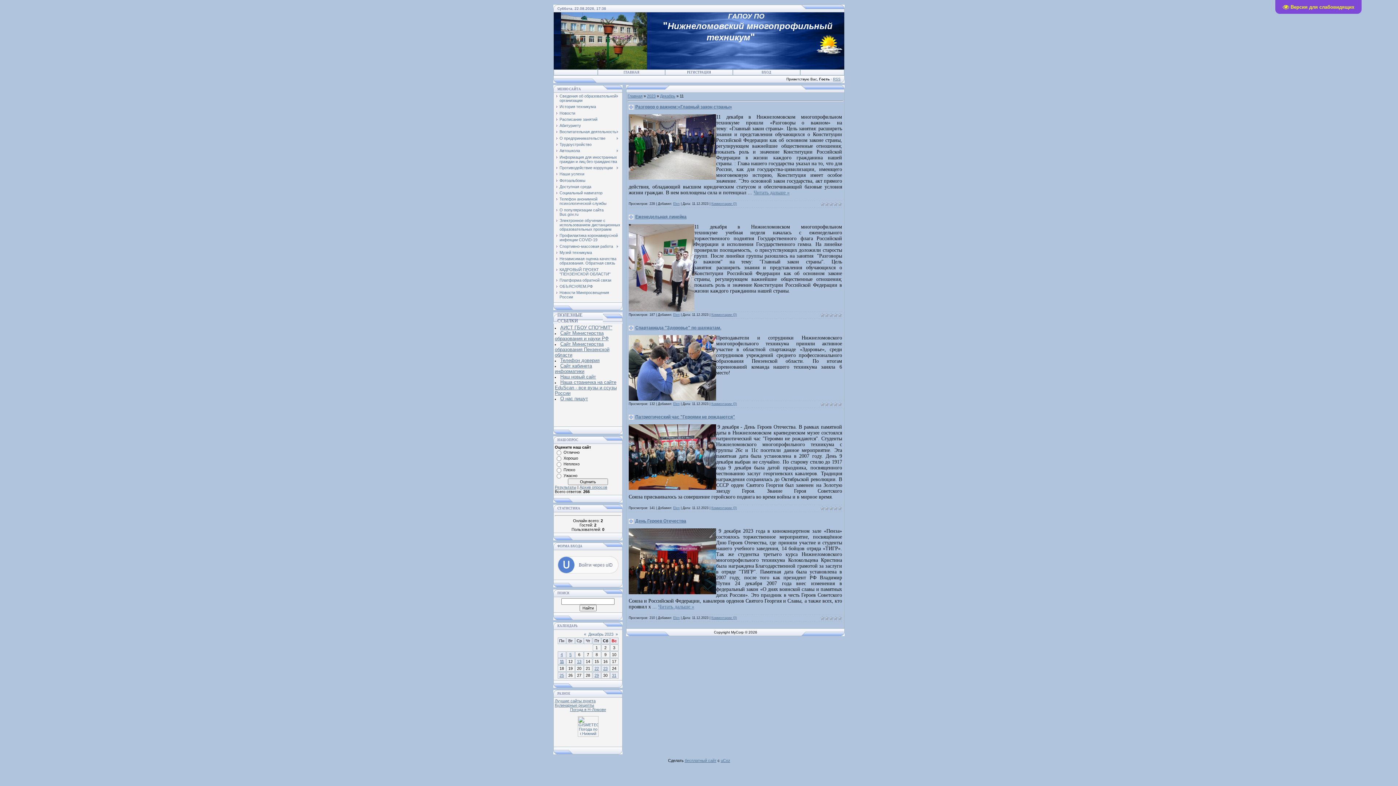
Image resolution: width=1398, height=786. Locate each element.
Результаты (565, 487)
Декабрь (667, 96)
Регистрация (699, 72)
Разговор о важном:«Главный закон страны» (683, 107)
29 (597, 675)
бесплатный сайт (700, 760)
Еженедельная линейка (661, 216)
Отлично (572, 452)
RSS (837, 79)
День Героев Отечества (660, 521)
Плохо (569, 470)
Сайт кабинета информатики (573, 368)
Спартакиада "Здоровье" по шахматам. (678, 327)
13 (579, 661)
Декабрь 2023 (600, 634)
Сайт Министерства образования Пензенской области (582, 349)
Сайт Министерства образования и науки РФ (582, 335)
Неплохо (572, 464)
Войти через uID (596, 565)
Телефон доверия (580, 360)
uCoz (725, 760)
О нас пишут (574, 398)
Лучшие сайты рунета (575, 701)
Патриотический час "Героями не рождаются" (685, 417)
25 (562, 675)
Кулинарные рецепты (574, 705)
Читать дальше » (772, 192)
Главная (631, 72)
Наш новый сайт (578, 377)
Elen (676, 204)
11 (562, 661)
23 (605, 668)
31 (614, 675)
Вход (766, 72)
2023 (651, 96)
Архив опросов (593, 487)
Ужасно (570, 475)
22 (597, 668)
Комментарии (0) (724, 204)
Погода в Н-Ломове (588, 709)
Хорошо (571, 458)
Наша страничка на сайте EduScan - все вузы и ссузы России (586, 388)
